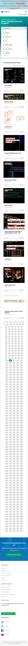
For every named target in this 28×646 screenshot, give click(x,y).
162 (14, 389)
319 (21, 463)
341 (10, 475)
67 (15, 345)
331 (10, 470)
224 (21, 418)
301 (10, 456)
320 (6, 466)
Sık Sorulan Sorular (6, 573)
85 (15, 353)
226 (10, 420)
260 (6, 437)
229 (21, 420)
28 (6, 331)
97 (15, 357)
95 (9, 357)
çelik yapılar (8, 259)
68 (18, 345)
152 (14, 384)
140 (6, 379)
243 (17, 427)
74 (18, 348)
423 (17, 514)
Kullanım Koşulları (6, 587)
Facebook (7, 630)
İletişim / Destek (5, 575)
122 (14, 369)
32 (18, 331)
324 (21, 466)
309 (21, 458)
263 (17, 437)
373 (17, 490)
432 (14, 518)
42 (12, 336)
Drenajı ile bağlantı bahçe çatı (13, 153)
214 (21, 413)
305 (6, 458)
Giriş (20, 14)
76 (6, 350)
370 (6, 490)
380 (6, 494)
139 (21, 377)
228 (17, 420)
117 (14, 367)
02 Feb (6, 90)
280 (6, 446)
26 (18, 329)
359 (21, 482)
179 (21, 396)
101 (10, 360)
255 (6, 434)
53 (9, 341)
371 (10, 490)
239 (21, 425)
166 (10, 391)
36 (12, 333)
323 (17, 466)
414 (21, 509)
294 (21, 451)
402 (14, 504)
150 (6, 384)
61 (15, 343)
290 (6, 451)
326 (10, 468)
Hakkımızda (4, 570)
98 (18, 357)
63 (21, 343)
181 (10, 398)
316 (10, 463)
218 (17, 415)
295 (6, 454)
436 (10, 521)
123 (17, 369)
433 (17, 518)
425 (6, 516)
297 (14, 454)
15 (23, 324)
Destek (3, 596)
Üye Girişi (3, 580)
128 (17, 372)
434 (21, 518)
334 (21, 470)
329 (21, 468)
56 (18, 341)
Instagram (7, 622)
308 (17, 458)
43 (15, 336)
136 (10, 377)
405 (6, 506)
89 (9, 355)
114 (21, 365)
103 (17, 360)
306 (10, 458)
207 (14, 410)
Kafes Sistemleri (9, 45)
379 (21, 492)
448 (17, 526)
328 (17, 468)
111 (10, 365)
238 (17, 425)
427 (14, 516)
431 (10, 518)
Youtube (7, 634)
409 (21, 506)
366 (10, 487)
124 (21, 369)
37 (15, 333)
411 (10, 509)
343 (17, 475)
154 (21, 384)
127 (14, 372)
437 (14, 521)
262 (14, 437)
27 (21, 329)
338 (17, 473)
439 (21, 521)
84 (12, 353)
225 (6, 420)
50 (18, 338)
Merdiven (7, 53)
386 (10, 497)
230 (6, 422)
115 (6, 367)
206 (10, 410)
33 (21, 331)
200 (6, 408)
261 (10, 437)
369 (21, 487)
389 (21, 497)
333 (17, 470)
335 (6, 473)
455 (6, 530)
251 (10, 432)
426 (10, 516)
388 (17, 497)
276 (10, 444)
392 (14, 499)
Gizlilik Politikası (5, 592)
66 (12, 345)
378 (17, 492)
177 (14, 396)
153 (17, 384)
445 (6, 526)
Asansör (7, 32)
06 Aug (6, 318)
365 (6, 487)
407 (14, 506)
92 (18, 355)
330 (6, 470)
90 (12, 355)
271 (10, 442)
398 (17, 502)
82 (6, 353)
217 (14, 415)
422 (14, 514)
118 (17, 367)
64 (6, 345)
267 (14, 439)
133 (17, 374)
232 (14, 422)
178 (17, 396)
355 (6, 482)
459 (21, 530)
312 (14, 461)
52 (6, 341)
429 (21, 516)
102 (14, 360)
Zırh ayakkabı (8, 85)
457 (14, 530)
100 (6, 360)
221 (10, 418)
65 (9, 345)
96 (12, 357)
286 (10, 449)
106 (10, 362)
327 (14, 468)
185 (6, 401)
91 (15, 355)
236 (10, 425)
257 (14, 434)
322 (14, 466)
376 (10, 492)
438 (17, 521)
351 (10, 480)
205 (6, 410)
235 (6, 425)
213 (17, 413)
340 (6, 475)
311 (10, 461)
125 (6, 372)
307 (14, 458)
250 (6, 432)
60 (12, 343)
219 (21, 415)
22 (6, 329)
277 (14, 444)
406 (10, 506)
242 (14, 427)
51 (21, 338)
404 (21, 504)
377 (14, 492)
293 (17, 451)
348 (17, 478)
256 (10, 434)
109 (21, 362)
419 (21, 511)
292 (14, 451)
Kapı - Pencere (8, 49)
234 (21, 422)
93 (21, 355)
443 (17, 523)
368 (17, 487)
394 (21, 499)
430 (6, 518)
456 (10, 530)
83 (9, 353)
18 (12, 326)
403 (17, 504)
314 (21, 461)
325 (6, 468)
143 (17, 379)
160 (6, 389)
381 (10, 494)
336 (10, 473)
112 (14, 365)
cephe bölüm (8, 127)
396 (10, 502)
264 (21, 437)
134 (21, 374)
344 (21, 475)
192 (14, 403)
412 (14, 509)
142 (14, 379)
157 (14, 386)
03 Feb (6, 107)
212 (14, 413)
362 (14, 485)
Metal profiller (9, 205)
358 (17, 482)
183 (17, 398)
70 (6, 348)
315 (6, 463)
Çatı (6, 41)
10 (7, 324)
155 (6, 386)
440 (6, 523)
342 (14, 475)
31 (15, 331)
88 (6, 355)
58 (6, 343)
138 (17, 377)
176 (10, 396)
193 (17, 403)
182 (14, 398)
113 (17, 365)
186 (10, 401)
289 (21, 449)
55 (15, 341)
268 (17, 439)
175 (6, 396)
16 (6, 326)
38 (18, 333)
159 (21, 386)
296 (10, 454)
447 (14, 526)
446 (10, 526)
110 (6, 365)
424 (21, 514)
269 (21, 439)
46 (6, 338)
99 (21, 357)
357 (14, 482)
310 (6, 461)
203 (17, 408)
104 (21, 360)
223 (17, 418)
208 (17, 410)
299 (21, 454)
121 (10, 369)
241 (10, 427)
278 (17, 444)
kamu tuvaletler (9, 102)
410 (6, 509)
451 (10, 528)
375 (6, 492)
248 (17, 430)
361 (10, 485)
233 (17, 422)
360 (6, 485)
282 (14, 446)
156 (10, 386)
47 (9, 338)
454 (21, 528)
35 (9, 333)
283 (17, 446)
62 (18, 343)
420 (6, 514)
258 (17, 434)
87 (21, 353)
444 (21, 523)
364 (21, 485)
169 (21, 391)
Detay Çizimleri (11, 19)
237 (14, 425)
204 (21, 408)
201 (10, 408)
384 (21, 494)
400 (6, 504)
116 (10, 367)
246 (10, 430)
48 (12, 338)
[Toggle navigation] (25, 11)
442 (14, 523)
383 (17, 494)
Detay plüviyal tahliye (11, 180)
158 (17, 386)
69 (21, 345)
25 (15, 329)
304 (21, 456)
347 (14, 478)
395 (6, 502)
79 (15, 350)
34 (6, 333)
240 (6, 427)
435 (6, 521)
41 (9, 336)
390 (6, 499)
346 (10, 478)
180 (6, 398)
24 (12, 329)
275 (6, 444)
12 (13, 324)
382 (14, 494)
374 (21, 490)
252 (14, 432)
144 (21, 379)
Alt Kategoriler (6, 28)
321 (10, 466)
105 (6, 362)
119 (21, 367)
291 (10, 451)
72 (12, 348)
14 (20, 324)
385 (6, 497)
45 (21, 336)
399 (21, 502)
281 (10, 446)
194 (21, 403)
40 (6, 336)
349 (21, 478)
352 (14, 480)
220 (6, 418)
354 (21, 480)
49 (15, 338)
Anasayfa (3, 19)
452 (14, 528)
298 (17, 454)
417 (14, 511)
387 (14, 497)
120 (6, 369)
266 (10, 439)
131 (10, 374)
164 (21, 389)
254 (21, 432)
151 (10, 384)
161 (10, 389)
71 (9, 348)
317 (14, 463)
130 (6, 374)
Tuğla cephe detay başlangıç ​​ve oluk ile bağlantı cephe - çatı (13, 232)
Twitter (6, 626)
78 (12, 350)
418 (17, 511)
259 (21, 434)
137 (14, 377)
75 (21, 348)
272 (14, 442)
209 (21, 410)
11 (10, 324)
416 (10, 511)
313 (17, 461)
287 (14, 449)
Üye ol (25, 14)
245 (6, 430)
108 (17, 362)
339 (21, 473)
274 (21, 442)
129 (21, 372)
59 (9, 343)
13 (16, 324)
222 (14, 418)
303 (17, 456)
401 (10, 504)
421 (10, 514)
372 (14, 490)
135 (6, 377)
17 (9, 326)
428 (17, 516)
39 (21, 333)
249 (21, 430)
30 (12, 331)
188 (17, 401)
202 (14, 408)
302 (14, 456)
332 (14, 470)
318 (17, 463)
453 (17, 528)
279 (21, 444)
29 (9, 331)
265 (6, 439)
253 (17, 432)
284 (21, 446)
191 (10, 403)
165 (6, 391)
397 (14, 502)
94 (6, 357)
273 (17, 442)
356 (10, 482)
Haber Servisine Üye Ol (8, 613)
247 (14, 430)
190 (6, 403)
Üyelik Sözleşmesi (6, 589)
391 (10, 499)
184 (21, 398)
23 (9, 329)
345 (6, 478)
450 (6, 528)
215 (6, 415)
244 (21, 427)
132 (14, 374)
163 (17, 389)
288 (17, 449)
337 (14, 473)
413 (17, 509)
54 (12, 341)
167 (14, 391)
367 (14, 487)
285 (6, 449)
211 (10, 413)
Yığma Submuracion (10, 285)
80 (18, 350)
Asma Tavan (8, 36)
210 (6, 413)
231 (10, 422)
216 (10, 415)
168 (17, 391)
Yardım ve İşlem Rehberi (7, 594)
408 (17, 506)
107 (14, 362)
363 (17, 485)
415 (6, 511)
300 (6, 456)
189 (21, 401)
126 (10, 372)
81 (21, 350)
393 (17, 499)
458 (17, 530)
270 (6, 442)
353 (17, 480)
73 (15, 348)
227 (14, 420)
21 (21, 326)
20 (18, 326)
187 (14, 401)
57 (21, 341)
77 (9, 350)
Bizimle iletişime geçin (14, 554)
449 (21, 526)
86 (18, 353)
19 (15, 326)
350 (6, 480)
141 (10, 379)
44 (18, 336)
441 (10, 523)
